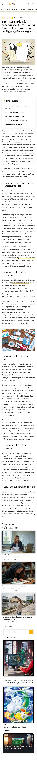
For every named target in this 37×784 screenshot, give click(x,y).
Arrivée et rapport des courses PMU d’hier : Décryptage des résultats (18, 747)
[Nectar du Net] (12, 4)
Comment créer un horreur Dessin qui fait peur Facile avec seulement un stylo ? (17, 587)
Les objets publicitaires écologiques (16, 120)
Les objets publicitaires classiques (15, 112)
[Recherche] (29, 4)
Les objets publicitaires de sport (14, 124)
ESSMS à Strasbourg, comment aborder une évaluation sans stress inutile (16, 556)
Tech (4, 678)
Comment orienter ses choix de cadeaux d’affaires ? (17, 107)
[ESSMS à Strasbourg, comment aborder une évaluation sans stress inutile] (18, 542)
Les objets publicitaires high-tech (15, 116)
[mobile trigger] (3, 4)
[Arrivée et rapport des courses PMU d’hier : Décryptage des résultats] (18, 743)
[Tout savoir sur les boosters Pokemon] (18, 705)
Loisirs (4, 591)
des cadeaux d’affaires (20, 283)
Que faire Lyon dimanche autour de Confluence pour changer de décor (17, 618)
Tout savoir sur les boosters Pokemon (15, 727)
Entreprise (5, 560)
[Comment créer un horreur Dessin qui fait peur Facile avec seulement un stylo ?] (18, 573)
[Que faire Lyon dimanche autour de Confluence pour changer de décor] (18, 604)
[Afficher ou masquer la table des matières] (25, 101)
